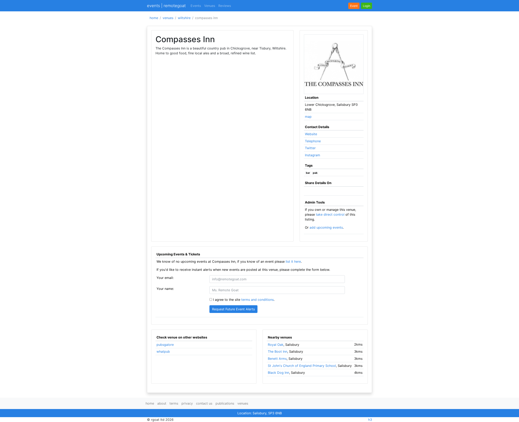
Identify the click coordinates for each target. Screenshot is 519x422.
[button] (366, 6)
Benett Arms (277, 359)
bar (308, 172)
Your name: (165, 289)
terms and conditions (257, 300)
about (161, 403)
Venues (209, 6)
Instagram (312, 155)
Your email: (165, 278)
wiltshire (184, 18)
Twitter (310, 148)
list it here (293, 261)
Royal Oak (275, 345)
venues (168, 18)
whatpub (163, 351)
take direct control (330, 214)
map (308, 117)
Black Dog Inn (278, 373)
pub (315, 172)
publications (225, 403)
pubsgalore (165, 345)
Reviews (224, 6)
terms (173, 403)
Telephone (313, 141)
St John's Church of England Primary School (302, 366)
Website (311, 134)
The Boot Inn (277, 351)
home (154, 18)
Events (196, 6)
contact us (204, 403)
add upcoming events (326, 227)
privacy (187, 403)
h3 (370, 420)
